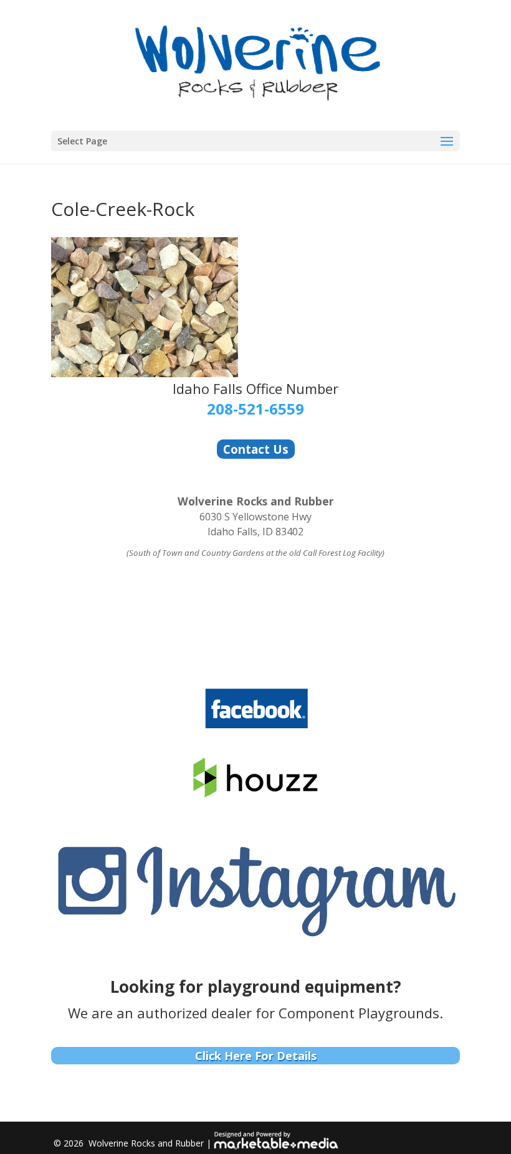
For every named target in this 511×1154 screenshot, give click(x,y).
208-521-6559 (255, 408)
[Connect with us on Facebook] (256, 727)
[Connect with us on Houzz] (255, 795)
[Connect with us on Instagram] (255, 938)
